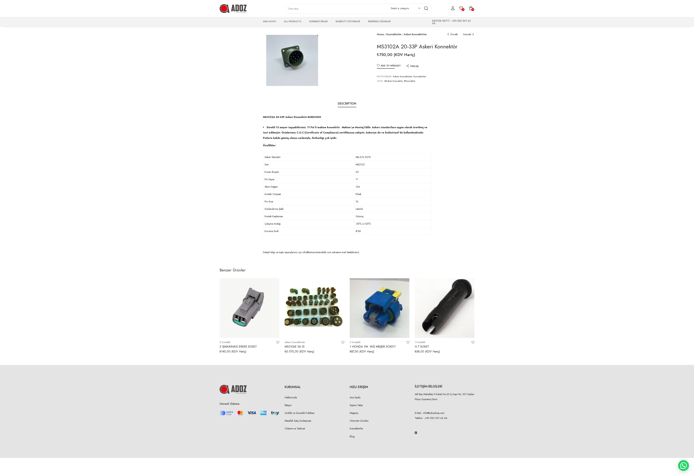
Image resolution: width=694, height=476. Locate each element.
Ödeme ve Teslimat (295, 428)
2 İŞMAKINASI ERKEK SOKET (238, 347)
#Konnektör (409, 81)
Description (347, 103)
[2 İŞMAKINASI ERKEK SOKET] (249, 308)
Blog (352, 436)
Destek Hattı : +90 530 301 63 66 (451, 22)
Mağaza (354, 413)
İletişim (288, 405)
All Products (292, 21)
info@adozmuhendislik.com (316, 252)
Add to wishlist (391, 65)
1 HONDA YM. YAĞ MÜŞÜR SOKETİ (372, 347)
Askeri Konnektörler (415, 34)
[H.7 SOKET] (444, 308)
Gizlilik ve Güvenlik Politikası (299, 413)
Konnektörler (318, 21)
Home (380, 34)
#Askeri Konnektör (393, 81)
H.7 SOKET (422, 347)
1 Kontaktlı (420, 342)
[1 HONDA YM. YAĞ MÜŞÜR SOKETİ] (379, 308)
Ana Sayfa (269, 21)
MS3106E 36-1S (295, 347)
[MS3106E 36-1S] (314, 308)
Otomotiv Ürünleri (359, 421)
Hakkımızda (291, 397)
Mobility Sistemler (348, 21)
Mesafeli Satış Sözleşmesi (298, 421)
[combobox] (404, 9)
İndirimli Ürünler (379, 21)
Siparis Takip (356, 405)
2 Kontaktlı (225, 342)
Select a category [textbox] (400, 8)
